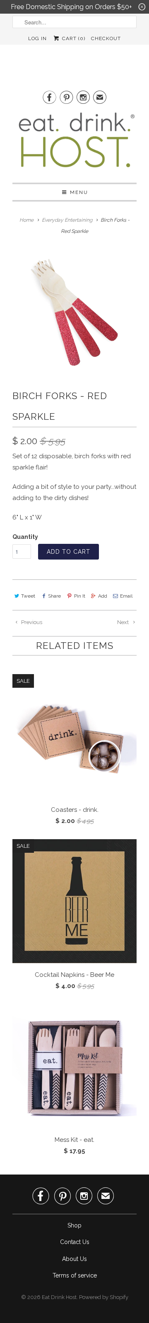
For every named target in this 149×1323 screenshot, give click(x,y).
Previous (31, 622)
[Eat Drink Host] (74, 143)
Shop (74, 1225)
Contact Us (74, 1242)
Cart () (72, 38)
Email (126, 596)
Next (123, 622)
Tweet (28, 596)
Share (54, 596)
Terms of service (75, 1275)
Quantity (25, 537)
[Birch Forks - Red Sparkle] (74, 311)
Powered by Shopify (103, 1297)
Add (102, 596)
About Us (74, 1259)
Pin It (79, 596)
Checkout (106, 38)
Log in (37, 38)
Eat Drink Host (59, 1297)
